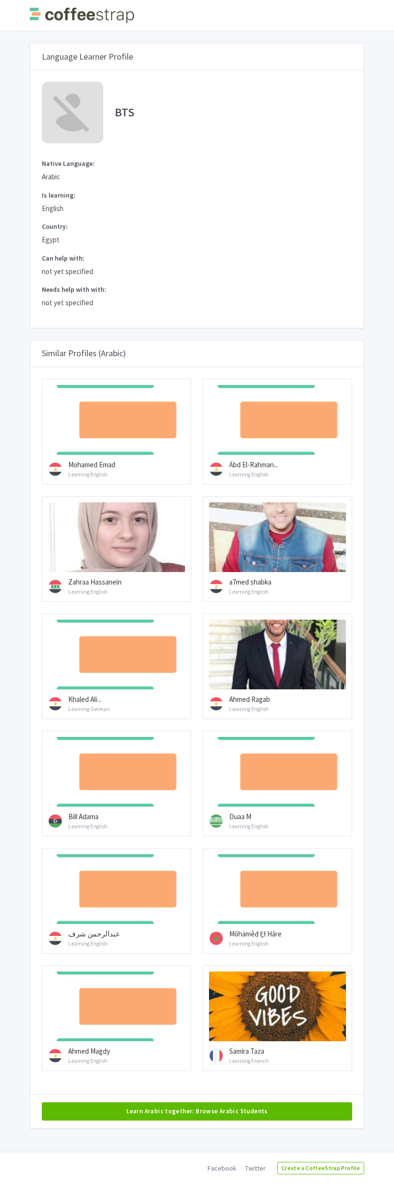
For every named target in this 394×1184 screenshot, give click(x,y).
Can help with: (63, 258)
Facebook (222, 1168)
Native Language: (68, 163)
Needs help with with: (74, 289)
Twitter (255, 1168)
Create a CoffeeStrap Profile (321, 1168)
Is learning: (58, 195)
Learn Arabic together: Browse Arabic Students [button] (197, 1111)
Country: (55, 226)
